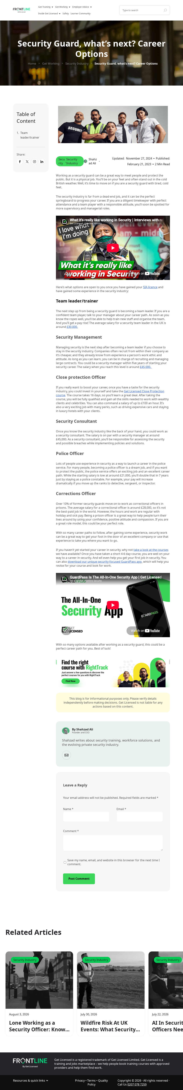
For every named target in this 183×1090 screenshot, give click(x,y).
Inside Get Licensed (48, 13)
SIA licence (150, 287)
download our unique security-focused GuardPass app (105, 562)
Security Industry (72, 161)
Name (68, 809)
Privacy (80, 1080)
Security (61, 161)
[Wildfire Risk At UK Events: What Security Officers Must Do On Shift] (111, 980)
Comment (71, 831)
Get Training (44, 6)
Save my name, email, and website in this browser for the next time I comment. (113, 862)
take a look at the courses (150, 550)
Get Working (61, 6)
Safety (66, 13)
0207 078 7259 (137, 1084)
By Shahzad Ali (82, 729)
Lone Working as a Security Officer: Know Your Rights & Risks (37, 1026)
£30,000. (72, 327)
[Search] (165, 10)
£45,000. (146, 367)
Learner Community (80, 13)
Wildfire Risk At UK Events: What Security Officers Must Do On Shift (108, 1026)
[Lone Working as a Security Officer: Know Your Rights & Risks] (39, 980)
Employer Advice (80, 6)
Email (121, 809)
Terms (91, 1080)
